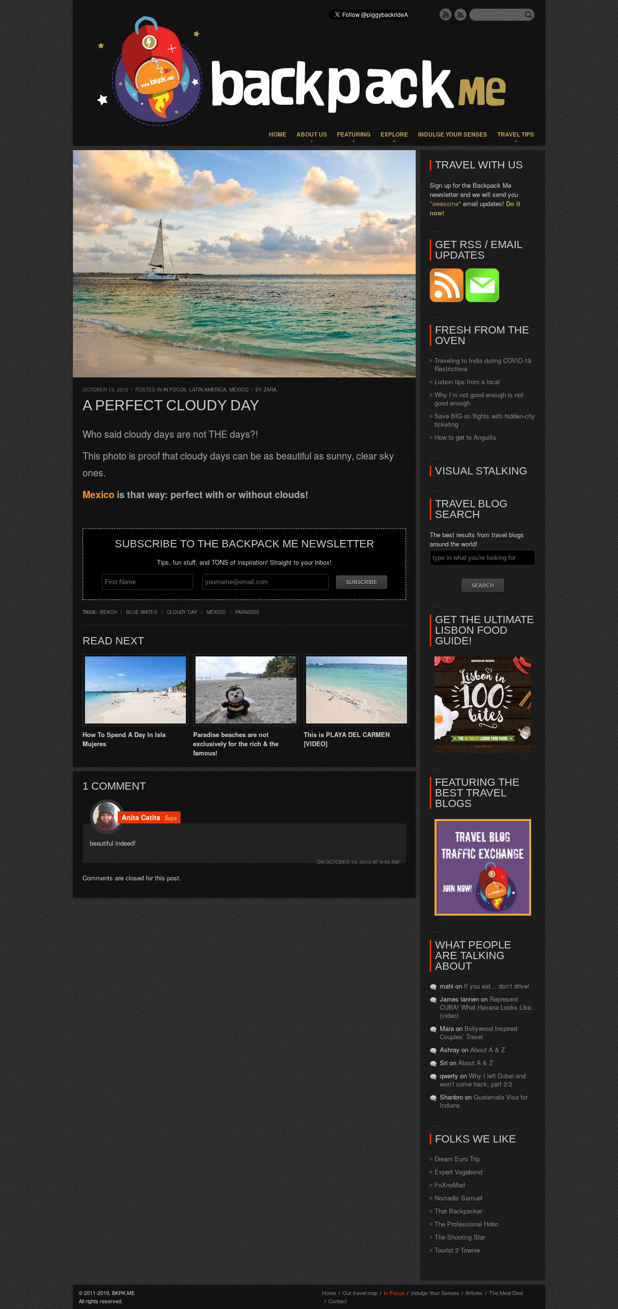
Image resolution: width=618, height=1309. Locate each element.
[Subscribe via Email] (482, 299)
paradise (247, 612)
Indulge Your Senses (452, 134)
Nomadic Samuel (458, 1197)
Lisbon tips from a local (467, 381)
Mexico (239, 389)
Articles (474, 1292)
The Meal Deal (506, 1292)
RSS (460, 14)
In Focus (174, 389)
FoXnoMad (450, 1184)
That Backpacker (458, 1210)
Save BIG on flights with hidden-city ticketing (485, 420)
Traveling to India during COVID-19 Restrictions (483, 364)
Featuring (353, 134)
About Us (311, 134)
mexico (216, 612)
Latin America (207, 389)
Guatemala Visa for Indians (484, 1101)
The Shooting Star (460, 1236)
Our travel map (360, 1292)
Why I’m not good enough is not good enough (479, 398)
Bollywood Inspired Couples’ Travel (478, 1032)
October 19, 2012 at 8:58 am (362, 862)
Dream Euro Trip (457, 1158)
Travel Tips (515, 134)
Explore (394, 134)
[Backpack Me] (309, 73)
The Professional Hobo (466, 1223)
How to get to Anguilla (465, 437)
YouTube (445, 14)
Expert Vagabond (458, 1171)
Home (277, 134)
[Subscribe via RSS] (447, 299)
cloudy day (182, 612)
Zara (270, 389)
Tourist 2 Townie (457, 1249)
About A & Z (487, 1049)
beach (108, 612)
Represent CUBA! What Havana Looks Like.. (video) (487, 1007)
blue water (141, 612)
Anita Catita (141, 817)
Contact (337, 1301)
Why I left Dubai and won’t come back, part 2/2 (483, 1079)
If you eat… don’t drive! (497, 985)
